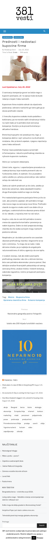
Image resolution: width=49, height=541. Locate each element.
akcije (6, 407)
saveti (35, 423)
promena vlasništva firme (15, 300)
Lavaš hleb (6, 476)
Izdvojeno (18, 37)
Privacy (40, 538)
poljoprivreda (37, 415)
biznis (11, 297)
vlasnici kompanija (37, 300)
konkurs (40, 411)
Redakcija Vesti (10, 50)
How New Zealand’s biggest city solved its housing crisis (22, 398)
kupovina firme (23, 297)
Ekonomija (7, 37)
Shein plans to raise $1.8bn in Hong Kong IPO (18, 385)
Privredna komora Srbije (12, 423)
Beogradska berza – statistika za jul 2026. (17, 492)
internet (31, 411)
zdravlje (20, 432)
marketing (7, 415)
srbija (42, 423)
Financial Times (11, 380)
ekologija (38, 407)
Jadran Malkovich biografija (12, 466)
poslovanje (15, 419)
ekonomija (7, 411)
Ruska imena (7, 482)
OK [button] (34, 538)
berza (22, 407)
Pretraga (5, 522)
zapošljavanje (9, 432)
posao (6, 419)
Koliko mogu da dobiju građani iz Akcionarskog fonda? (21, 505)
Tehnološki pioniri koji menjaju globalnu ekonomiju (20, 516)
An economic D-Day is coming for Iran (16, 393)
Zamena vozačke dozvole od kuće (14, 471)
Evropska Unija (19, 411)
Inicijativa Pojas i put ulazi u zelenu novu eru (18, 510)
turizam (22, 427)
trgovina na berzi (10, 427)
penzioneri (25, 415)
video (30, 427)
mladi (16, 415)
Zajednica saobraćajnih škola (12, 461)
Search (41, 525)
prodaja (27, 423)
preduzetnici (27, 419)
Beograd (14, 407)
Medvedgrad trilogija (9, 451)
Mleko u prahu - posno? (10, 456)
